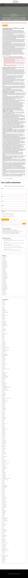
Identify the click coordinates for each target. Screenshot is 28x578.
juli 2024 (4, 279)
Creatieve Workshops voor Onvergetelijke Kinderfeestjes (11, 233)
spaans (4, 490)
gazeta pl (4, 394)
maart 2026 (4, 261)
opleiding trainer (5, 464)
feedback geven (5, 372)
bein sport (4, 330)
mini (3, 444)
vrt (3, 547)
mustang (4, 446)
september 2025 (5, 266)
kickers (4, 427)
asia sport (4, 323)
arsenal (4, 322)
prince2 (4, 473)
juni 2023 (4, 291)
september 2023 (5, 288)
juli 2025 (4, 268)
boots (3, 335)
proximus (4, 474)
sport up (4, 501)
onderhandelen (5, 460)
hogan (4, 412)
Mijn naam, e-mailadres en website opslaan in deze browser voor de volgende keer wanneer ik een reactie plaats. (13, 211)
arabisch (4, 320)
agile (3, 313)
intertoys (4, 418)
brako (4, 337)
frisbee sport (4, 388)
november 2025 (5, 264)
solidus (4, 489)
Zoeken (3, 221)
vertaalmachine (5, 535)
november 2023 (5, 286)
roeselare (4, 476)
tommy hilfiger (5, 520)
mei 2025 (4, 270)
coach (4, 346)
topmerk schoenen (5, 521)
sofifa (3, 488)
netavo (4, 449)
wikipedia (4, 552)
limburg (4, 432)
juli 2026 (4, 257)
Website (2, 205)
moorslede (4, 445)
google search (5, 402)
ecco (3, 362)
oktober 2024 (5, 276)
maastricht (4, 435)
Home (12, 14)
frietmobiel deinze (5, 386)
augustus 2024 (5, 278)
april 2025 (4, 271)
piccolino (4, 468)
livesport (4, 433)
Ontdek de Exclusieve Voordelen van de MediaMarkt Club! (12, 245)
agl (3, 314)
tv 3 (3, 526)
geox (3, 397)
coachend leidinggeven (6, 347)
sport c (4, 496)
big (3, 332)
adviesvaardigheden (5, 312)
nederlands (4, 448)
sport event (4, 497)
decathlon (4, 356)
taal (3, 508)
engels (4, 364)
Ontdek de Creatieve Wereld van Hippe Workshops (10, 229)
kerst (3, 424)
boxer (4, 336)
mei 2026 (4, 259)
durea (4, 361)
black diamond (5, 333)
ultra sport (4, 529)
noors (3, 458)
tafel (3, 509)
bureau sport (5, 342)
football (4, 378)
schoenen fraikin (5, 479)
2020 (3, 303)
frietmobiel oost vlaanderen (7, 387)
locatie (4, 434)
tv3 (3, 527)
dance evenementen (6, 355)
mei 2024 (4, 281)
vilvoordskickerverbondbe (7, 239)
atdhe (4, 326)
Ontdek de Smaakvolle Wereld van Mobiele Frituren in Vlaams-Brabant (14, 240)
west (3, 551)
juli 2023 (4, 290)
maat (3, 436)
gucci (3, 403)
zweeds (4, 562)
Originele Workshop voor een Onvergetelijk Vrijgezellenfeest (11, 232)
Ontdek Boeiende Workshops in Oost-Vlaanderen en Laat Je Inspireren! (13, 231)
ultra (3, 528)
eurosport (4, 368)
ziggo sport (4, 559)
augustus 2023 (5, 289)
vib (3, 538)
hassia (4, 407)
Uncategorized (5, 530)
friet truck (4, 382)
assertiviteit (4, 324)
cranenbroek (4, 351)
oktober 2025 (5, 265)
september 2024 (5, 277)
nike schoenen (5, 453)
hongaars (4, 413)
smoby (4, 484)
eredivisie (4, 365)
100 (3, 300)
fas (3, 371)
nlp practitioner (5, 456)
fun (15, 14)
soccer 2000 (4, 487)
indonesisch (4, 417)
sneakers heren (5, 486)
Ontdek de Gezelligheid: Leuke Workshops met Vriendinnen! (11, 230)
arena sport (4, 321)
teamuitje (4, 511)
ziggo (3, 558)
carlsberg (4, 344)
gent (3, 396)
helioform (4, 409)
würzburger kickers (5, 555)
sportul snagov (5, 506)
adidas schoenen (5, 310)
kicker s (4, 426)
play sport (4, 469)
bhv (3, 331)
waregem (4, 549)
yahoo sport (4, 556)
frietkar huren (5, 383)
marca (4, 438)
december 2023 (5, 285)
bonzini (4, 334)
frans (3, 381)
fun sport (4, 392)
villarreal (4, 540)
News (5, 247)
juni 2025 (4, 269)
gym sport (4, 405)
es (3, 366)
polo (3, 470)
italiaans (4, 419)
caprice (4, 343)
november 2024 (5, 275)
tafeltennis (4, 510)
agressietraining (5, 315)
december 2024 (5, 274)
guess (4, 404)
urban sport (4, 531)
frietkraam (4, 385)
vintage (4, 541)
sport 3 (4, 494)
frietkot (4, 384)
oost (3, 463)
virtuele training (5, 542)
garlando (4, 393)
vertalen (4, 536)
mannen (4, 437)
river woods (4, 475)
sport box (4, 495)
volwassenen (4, 545)
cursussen (4, 353)
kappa (4, 422)
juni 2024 (4, 280)
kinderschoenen (5, 429)
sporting (4, 505)
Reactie (2, 188)
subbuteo (4, 507)
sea (3, 480)
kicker (4, 425)
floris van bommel (5, 376)
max (3, 439)
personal (4, 466)
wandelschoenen (5, 548)
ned (3, 447)
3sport (4, 306)
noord (4, 457)
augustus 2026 (5, 256)
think (3, 516)
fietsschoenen (5, 375)
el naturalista (5, 363)
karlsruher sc (5, 423)
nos (3, 459)
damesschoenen (5, 354)
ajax (3, 316)
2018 (3, 302)
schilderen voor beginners (6, 478)
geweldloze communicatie (6, 398)
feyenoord (4, 374)
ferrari (4, 373)
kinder (4, 428)
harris (4, 406)
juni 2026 (4, 258)
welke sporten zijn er (6, 550)
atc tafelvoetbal (5, 325)
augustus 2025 (5, 267)
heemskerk (4, 408)
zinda (3, 560)
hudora (4, 415)
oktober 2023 (5, 287)
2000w (4, 301)
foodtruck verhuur (5, 377)
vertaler (4, 537)
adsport (4, 311)
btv (3, 340)
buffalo (4, 341)
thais (3, 515)
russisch (4, 477)
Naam (2, 196)
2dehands (4, 304)
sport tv (4, 500)
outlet (4, 465)
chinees (4, 345)
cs (3, 352)
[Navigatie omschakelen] (26, 4)
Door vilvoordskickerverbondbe (9, 178)
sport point (4, 499)
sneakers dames (5, 485)
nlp (3, 455)
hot (3, 414)
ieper (3, 416)
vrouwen (4, 546)
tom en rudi (4, 519)
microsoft (4, 443)
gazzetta (4, 395)
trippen (4, 525)
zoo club (4, 561)
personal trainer (5, 467)
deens (4, 357)
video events (4, 539)
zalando (4, 557)
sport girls (4, 498)
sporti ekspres (5, 504)
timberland (4, 517)
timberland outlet (5, 518)
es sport (4, 367)
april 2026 (4, 260)
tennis (4, 514)
